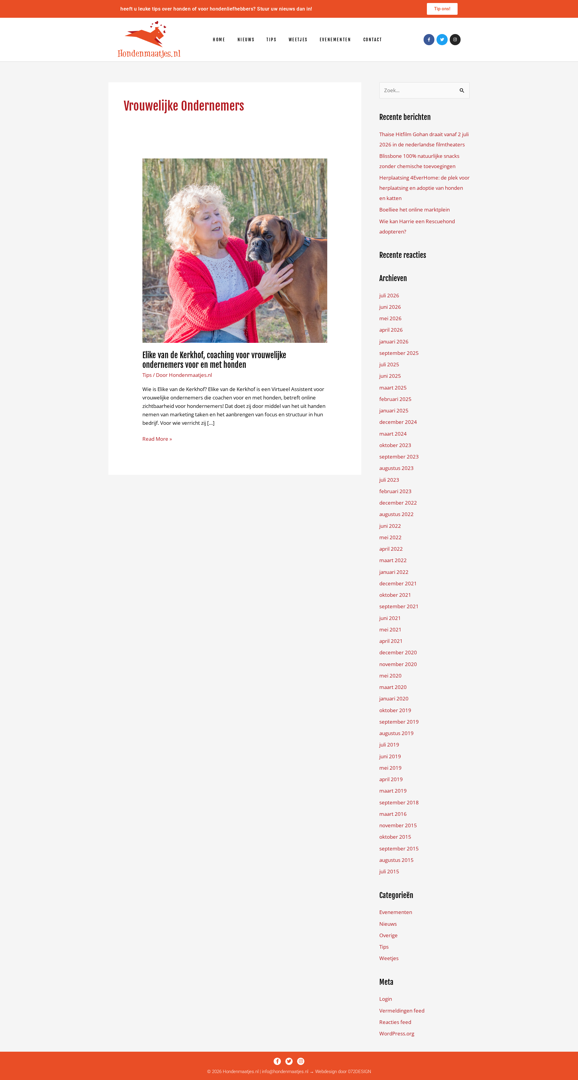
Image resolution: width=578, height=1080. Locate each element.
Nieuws (246, 39)
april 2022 (391, 548)
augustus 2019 (396, 733)
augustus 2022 (396, 514)
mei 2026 (390, 318)
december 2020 (398, 652)
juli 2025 (389, 364)
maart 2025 (393, 387)
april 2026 (391, 329)
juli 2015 (389, 871)
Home (219, 39)
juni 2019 (390, 756)
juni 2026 (390, 306)
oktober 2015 (395, 836)
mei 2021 (390, 629)
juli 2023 (389, 479)
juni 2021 (390, 618)
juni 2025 (390, 375)
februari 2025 (395, 399)
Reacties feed (395, 1022)
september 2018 (399, 802)
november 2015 (398, 825)
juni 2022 (390, 525)
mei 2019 (390, 767)
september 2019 (399, 721)
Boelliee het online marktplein (414, 209)
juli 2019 (389, 744)
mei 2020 (390, 675)
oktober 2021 (395, 594)
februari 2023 (395, 491)
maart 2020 (393, 687)
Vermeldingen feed (401, 1010)
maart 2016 (393, 813)
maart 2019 (393, 790)
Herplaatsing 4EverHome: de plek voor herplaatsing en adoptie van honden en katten (424, 188)
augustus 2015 (396, 859)
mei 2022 (390, 537)
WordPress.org (396, 1033)
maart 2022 (393, 560)
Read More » (157, 438)
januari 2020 (394, 698)
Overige (388, 935)
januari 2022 (394, 571)
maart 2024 (393, 433)
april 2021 (391, 640)
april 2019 (391, 779)
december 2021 (398, 583)
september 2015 (399, 848)
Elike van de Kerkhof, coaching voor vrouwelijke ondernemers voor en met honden (214, 360)
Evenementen (335, 39)
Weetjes (298, 39)
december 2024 (398, 421)
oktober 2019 (395, 710)
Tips (271, 39)
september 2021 (399, 606)
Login (385, 998)
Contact (372, 39)
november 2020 (398, 664)
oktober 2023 (395, 445)
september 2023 (399, 456)
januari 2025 (394, 410)
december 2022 (398, 502)
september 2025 (399, 352)
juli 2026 (389, 295)
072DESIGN (359, 1071)
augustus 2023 (396, 468)
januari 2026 (394, 341)
